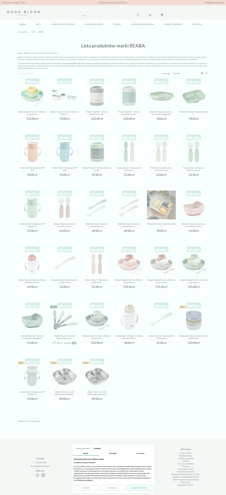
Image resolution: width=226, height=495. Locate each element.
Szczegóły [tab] (113, 453)
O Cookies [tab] (140, 453)
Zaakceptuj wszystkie (141, 488)
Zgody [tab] (85, 453)
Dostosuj (112, 488)
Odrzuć (86, 488)
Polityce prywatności (85, 480)
